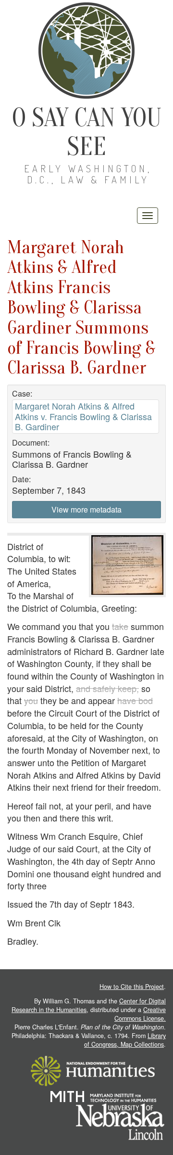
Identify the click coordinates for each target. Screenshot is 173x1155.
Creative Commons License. (140, 1014)
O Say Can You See (86, 132)
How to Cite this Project (131, 986)
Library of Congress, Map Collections (125, 1040)
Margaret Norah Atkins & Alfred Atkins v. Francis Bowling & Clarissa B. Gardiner (83, 416)
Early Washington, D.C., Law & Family (88, 174)
